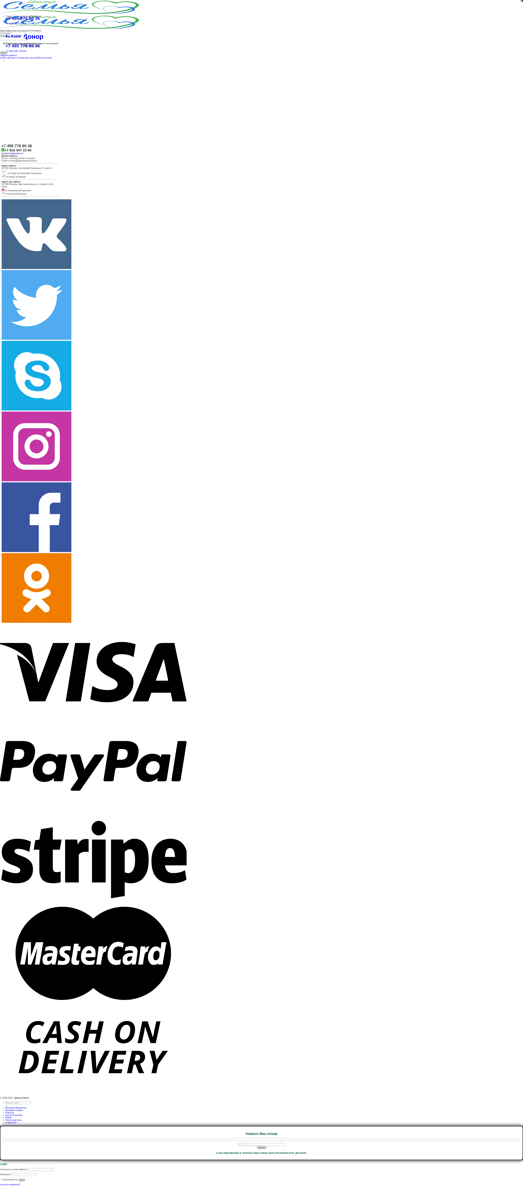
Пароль (4, 36)
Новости (9, 1113)
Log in (21, 1180)
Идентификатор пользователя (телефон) (20, 31)
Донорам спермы (14, 1110)
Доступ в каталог (13, 1115)
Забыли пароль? (8, 55)
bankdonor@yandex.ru (12, 153)
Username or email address (14, 1169)
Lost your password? (10, 1184)
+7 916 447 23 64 (15, 51)
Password (5, 1174)
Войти (8, 1117)
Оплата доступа (13, 1120)
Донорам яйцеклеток (15, 1108)
